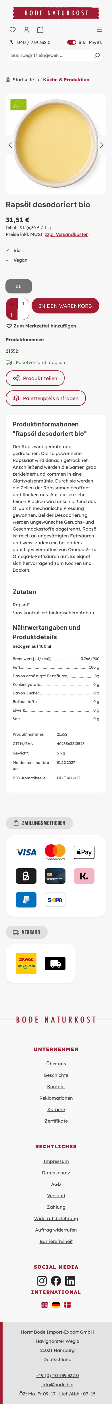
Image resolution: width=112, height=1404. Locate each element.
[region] (56, 144)
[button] (44, 1304)
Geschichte (56, 1075)
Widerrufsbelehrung (56, 1218)
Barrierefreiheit (56, 1241)
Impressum (56, 1161)
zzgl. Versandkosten (67, 234)
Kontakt (56, 1086)
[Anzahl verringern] (12, 303)
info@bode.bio (57, 1384)
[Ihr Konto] (26, 29)
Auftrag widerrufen (56, 1230)
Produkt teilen (40, 378)
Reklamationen (56, 1098)
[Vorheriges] (10, 144)
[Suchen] (96, 55)
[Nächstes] (102, 144)
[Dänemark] (67, 1304)
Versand (56, 1195)
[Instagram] (42, 1281)
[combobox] (56, 55)
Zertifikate (56, 1121)
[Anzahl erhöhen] (12, 314)
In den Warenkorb (65, 306)
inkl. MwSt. (84, 42)
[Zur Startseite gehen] (56, 13)
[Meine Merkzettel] (13, 29)
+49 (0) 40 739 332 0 (57, 1375)
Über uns (56, 1064)
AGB (56, 1184)
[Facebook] (56, 1281)
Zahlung (56, 1207)
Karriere (56, 1109)
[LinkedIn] (70, 1281)
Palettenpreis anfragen (50, 398)
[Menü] (99, 29)
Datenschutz (56, 1172)
